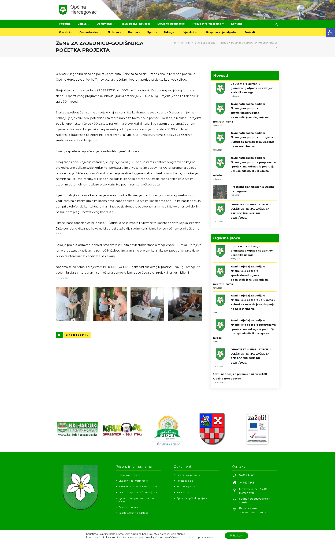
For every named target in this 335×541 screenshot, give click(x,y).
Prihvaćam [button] (236, 535)
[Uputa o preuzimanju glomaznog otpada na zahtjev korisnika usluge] (220, 88)
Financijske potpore (188, 475)
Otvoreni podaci (128, 507)
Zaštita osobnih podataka (133, 512)
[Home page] (175, 43)
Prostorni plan (185, 480)
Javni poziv (183, 492)
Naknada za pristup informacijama (138, 486)
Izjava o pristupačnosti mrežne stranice (135, 500)
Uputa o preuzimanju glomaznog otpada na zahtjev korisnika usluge (252, 88)
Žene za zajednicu (77, 335)
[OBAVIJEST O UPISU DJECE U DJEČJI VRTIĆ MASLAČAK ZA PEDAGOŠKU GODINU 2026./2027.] (220, 209)
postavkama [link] (206, 537)
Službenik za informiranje (133, 480)
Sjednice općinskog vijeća (192, 498)
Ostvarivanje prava (129, 475)
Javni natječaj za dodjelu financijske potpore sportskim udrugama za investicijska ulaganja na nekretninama (241, 112)
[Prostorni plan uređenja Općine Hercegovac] (220, 192)
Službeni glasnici (186, 486)
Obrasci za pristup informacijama (138, 492)
